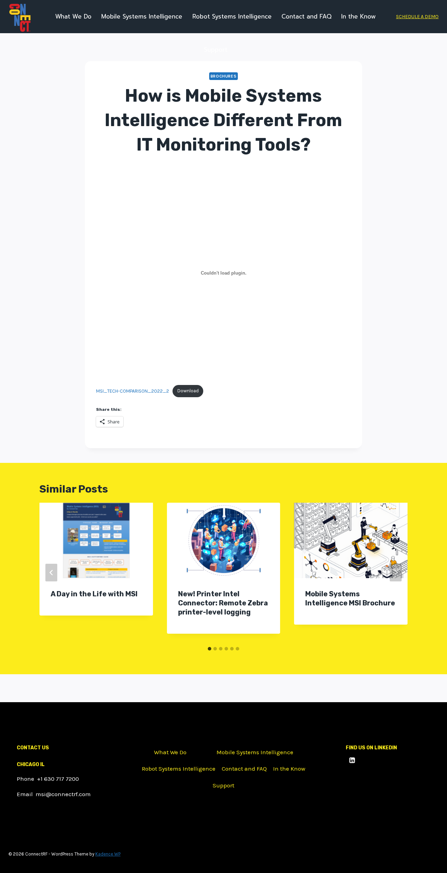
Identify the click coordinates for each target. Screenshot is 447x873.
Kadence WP (107, 854)
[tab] (209, 648)
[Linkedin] (352, 760)
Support (215, 49)
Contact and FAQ (306, 16)
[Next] (396, 573)
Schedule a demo (417, 17)
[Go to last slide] (51, 573)
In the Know (358, 16)
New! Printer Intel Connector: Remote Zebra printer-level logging (223, 603)
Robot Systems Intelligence (232, 16)
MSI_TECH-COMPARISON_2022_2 (132, 390)
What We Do (73, 16)
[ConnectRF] (19, 18)
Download (188, 390)
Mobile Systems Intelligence (141, 16)
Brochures (223, 76)
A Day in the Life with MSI (94, 594)
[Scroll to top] (431, 860)
